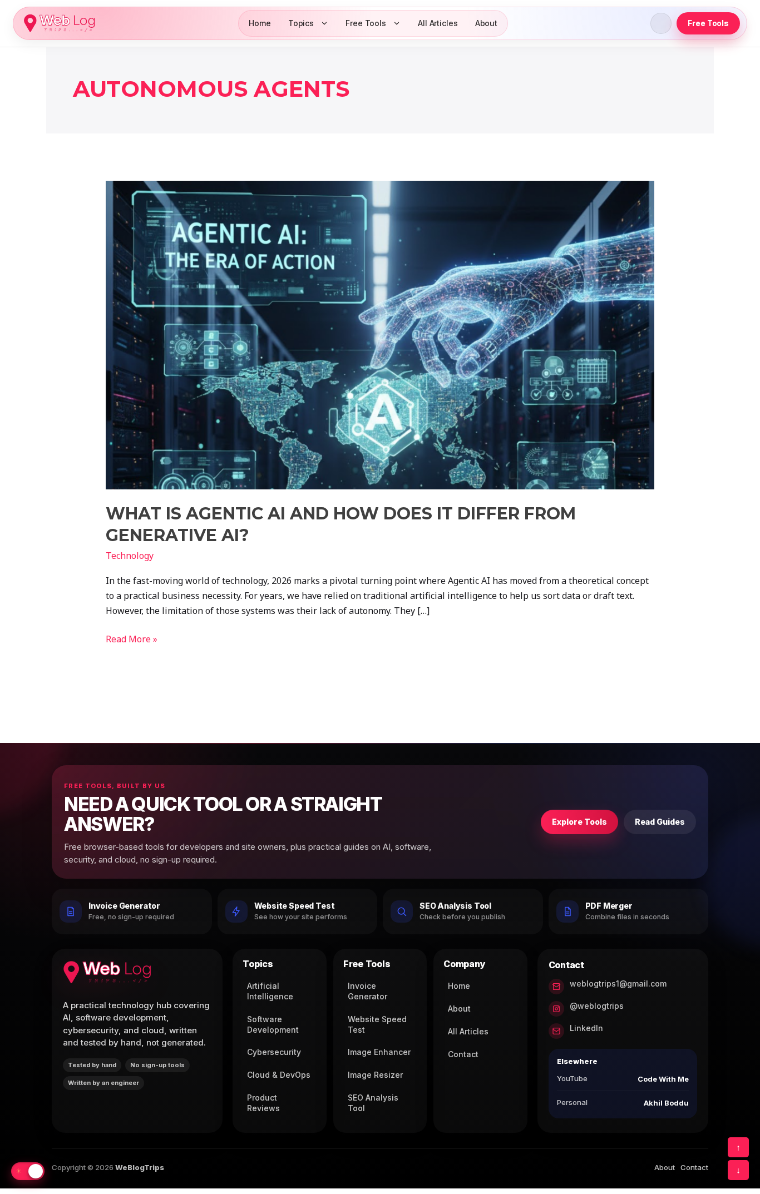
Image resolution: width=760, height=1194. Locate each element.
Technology (130, 555)
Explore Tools (579, 821)
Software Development (273, 1024)
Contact (463, 1054)
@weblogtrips (597, 1005)
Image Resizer (375, 1074)
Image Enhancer (379, 1052)
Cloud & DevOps (278, 1074)
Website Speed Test (377, 1024)
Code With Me (663, 1078)
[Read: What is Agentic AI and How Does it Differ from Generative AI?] (380, 334)
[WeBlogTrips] (59, 23)
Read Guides (660, 821)
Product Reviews (263, 1103)
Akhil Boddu (666, 1102)
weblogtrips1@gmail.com (618, 983)
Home (260, 23)
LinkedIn (586, 1028)
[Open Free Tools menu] (396, 23)
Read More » (131, 638)
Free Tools (366, 23)
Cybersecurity (274, 1052)
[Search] (661, 23)
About (486, 23)
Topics (301, 23)
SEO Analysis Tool (373, 1103)
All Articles (438, 23)
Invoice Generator (367, 991)
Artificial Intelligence (270, 991)
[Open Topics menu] (324, 23)
